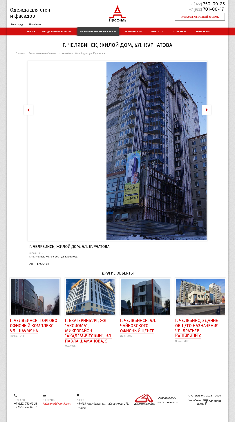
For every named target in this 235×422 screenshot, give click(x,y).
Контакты (203, 31)
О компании (133, 31)
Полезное (179, 31)
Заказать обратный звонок (200, 16)
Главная (29, 31)
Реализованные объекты (98, 31)
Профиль (117, 19)
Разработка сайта (196, 402)
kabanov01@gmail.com (57, 403)
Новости (157, 31)
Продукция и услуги (56, 31)
